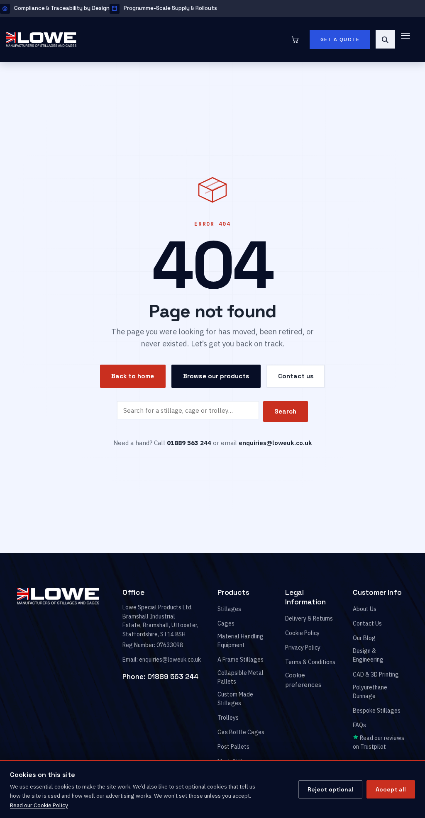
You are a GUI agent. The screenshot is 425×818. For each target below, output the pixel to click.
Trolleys (228, 717)
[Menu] (409, 39)
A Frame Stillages (240, 660)
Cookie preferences (303, 680)
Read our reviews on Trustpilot (378, 743)
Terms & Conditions (310, 662)
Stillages (229, 609)
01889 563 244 (172, 676)
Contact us (296, 376)
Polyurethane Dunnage (370, 692)
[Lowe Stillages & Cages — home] (146, 39)
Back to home (132, 376)
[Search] (385, 39)
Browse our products (216, 376)
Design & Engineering (368, 656)
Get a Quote (340, 39)
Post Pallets (233, 747)
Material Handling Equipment (240, 641)
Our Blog (364, 638)
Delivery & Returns (309, 618)
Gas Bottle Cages (240, 732)
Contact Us (367, 623)
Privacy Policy (302, 647)
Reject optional (331, 789)
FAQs (359, 725)
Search (285, 411)
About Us (364, 609)
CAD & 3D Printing (376, 674)
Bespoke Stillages (377, 710)
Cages (225, 623)
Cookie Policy (302, 633)
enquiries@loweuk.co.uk (275, 442)
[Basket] (295, 39)
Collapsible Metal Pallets (240, 677)
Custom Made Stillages (235, 699)
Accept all (391, 789)
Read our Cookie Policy (39, 805)
